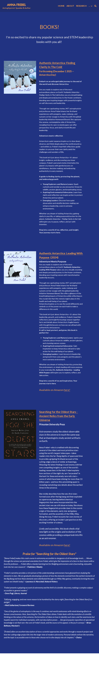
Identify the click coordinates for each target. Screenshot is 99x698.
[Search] (95, 6)
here (66, 389)
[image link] (20, 77)
